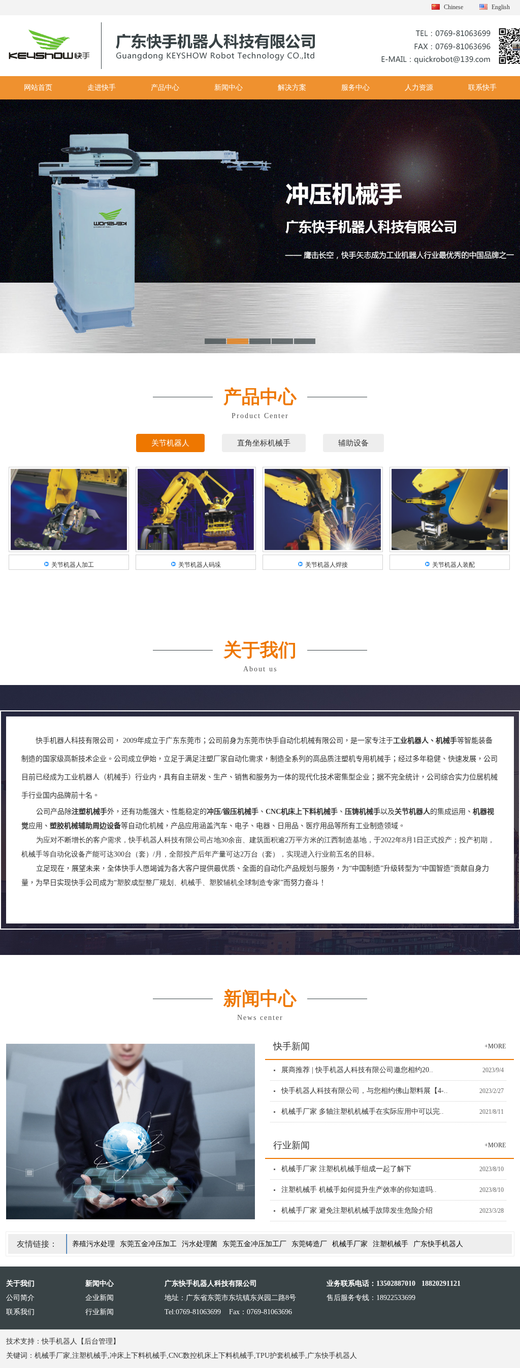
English (501, 7)
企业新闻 (99, 1298)
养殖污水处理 (93, 1244)
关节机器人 (170, 443)
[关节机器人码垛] (196, 548)
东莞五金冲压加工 (148, 1244)
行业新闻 (99, 1312)
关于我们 (20, 1283)
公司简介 (20, 1298)
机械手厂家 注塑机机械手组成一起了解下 (346, 1169)
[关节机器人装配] (450, 548)
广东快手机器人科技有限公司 (211, 1283)
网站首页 (38, 87)
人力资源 (419, 87)
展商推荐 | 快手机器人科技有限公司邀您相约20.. (357, 1070)
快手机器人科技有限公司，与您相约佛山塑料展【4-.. (364, 1091)
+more (495, 1046)
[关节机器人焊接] (323, 548)
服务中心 (355, 87)
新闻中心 (228, 87)
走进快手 (101, 87)
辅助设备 (353, 443)
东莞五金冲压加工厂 (254, 1244)
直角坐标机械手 (263, 443)
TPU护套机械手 (280, 1355)
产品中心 (165, 87)
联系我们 (20, 1312)
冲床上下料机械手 (138, 1355)
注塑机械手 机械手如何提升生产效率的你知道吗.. (359, 1189)
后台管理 (98, 1341)
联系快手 (482, 87)
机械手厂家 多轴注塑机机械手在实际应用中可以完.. (362, 1111)
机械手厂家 (350, 1244)
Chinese (453, 7)
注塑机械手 (390, 1244)
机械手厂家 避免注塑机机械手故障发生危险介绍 (357, 1210)
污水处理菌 (199, 1244)
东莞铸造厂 (309, 1244)
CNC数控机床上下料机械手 (211, 1355)
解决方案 (292, 87)
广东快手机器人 (438, 1244)
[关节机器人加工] (69, 548)
